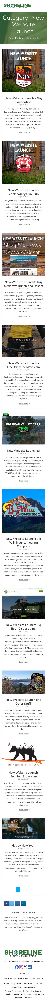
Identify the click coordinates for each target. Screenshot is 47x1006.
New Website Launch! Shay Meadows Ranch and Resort (23, 284)
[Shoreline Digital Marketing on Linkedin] (23, 903)
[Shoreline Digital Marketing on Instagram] (17, 903)
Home (6, 984)
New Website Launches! (23, 450)
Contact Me (27, 984)
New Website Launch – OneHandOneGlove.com (23, 365)
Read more (23, 132)
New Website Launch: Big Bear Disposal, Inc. (23, 626)
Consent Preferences (13, 991)
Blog (12, 984)
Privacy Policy (17, 987)
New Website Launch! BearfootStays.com (24, 774)
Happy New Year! (23, 845)
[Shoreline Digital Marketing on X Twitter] (11, 903)
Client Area (38, 984)
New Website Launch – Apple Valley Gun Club (23, 192)
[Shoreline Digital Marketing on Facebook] (6, 903)
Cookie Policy (29, 987)
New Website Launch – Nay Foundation (23, 100)
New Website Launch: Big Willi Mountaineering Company (23, 542)
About (18, 984)
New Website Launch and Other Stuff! (23, 701)
